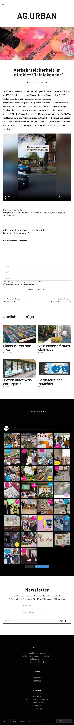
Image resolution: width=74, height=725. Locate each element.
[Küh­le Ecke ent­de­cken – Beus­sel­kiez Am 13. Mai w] (12, 473)
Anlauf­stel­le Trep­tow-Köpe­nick (54, 300)
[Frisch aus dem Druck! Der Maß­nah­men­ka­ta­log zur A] (62, 539)
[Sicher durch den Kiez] (19, 334)
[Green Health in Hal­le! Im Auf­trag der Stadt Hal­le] (12, 523)
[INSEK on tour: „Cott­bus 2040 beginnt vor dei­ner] (29, 457)
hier (63, 121)
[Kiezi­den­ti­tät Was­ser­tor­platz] (19, 368)
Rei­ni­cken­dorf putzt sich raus (54, 347)
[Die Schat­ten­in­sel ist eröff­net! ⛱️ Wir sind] (12, 440)
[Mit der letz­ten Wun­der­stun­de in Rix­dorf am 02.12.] (12, 556)
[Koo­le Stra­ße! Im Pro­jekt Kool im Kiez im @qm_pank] (62, 506)
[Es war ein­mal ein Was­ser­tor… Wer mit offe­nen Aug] (45, 490)
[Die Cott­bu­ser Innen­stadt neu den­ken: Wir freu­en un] (45, 523)
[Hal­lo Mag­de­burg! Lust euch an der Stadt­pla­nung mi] (45, 440)
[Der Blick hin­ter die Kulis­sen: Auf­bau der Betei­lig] (29, 506)
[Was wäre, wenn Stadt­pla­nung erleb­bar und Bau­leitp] (29, 440)
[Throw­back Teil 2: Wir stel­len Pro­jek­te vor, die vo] (12, 539)
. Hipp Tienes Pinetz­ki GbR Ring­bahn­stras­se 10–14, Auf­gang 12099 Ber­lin (37, 703)
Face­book (37, 678)
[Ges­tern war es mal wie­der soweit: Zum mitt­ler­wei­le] (29, 523)
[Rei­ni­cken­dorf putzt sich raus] (54, 334)
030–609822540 (37, 662)
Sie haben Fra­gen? (37, 653)
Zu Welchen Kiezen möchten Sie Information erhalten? (37, 596)
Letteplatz (45, 212)
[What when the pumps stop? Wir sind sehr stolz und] (62, 490)
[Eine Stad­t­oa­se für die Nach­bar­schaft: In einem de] (12, 490)
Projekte (20, 210)
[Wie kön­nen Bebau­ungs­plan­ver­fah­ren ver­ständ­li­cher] (62, 473)
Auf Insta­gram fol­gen (43, 567)
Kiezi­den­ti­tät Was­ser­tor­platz (14, 300)
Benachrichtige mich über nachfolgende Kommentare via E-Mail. (23, 282)
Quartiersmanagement (57, 212)
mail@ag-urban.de (37, 659)
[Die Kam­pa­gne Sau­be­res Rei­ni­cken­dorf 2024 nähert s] (45, 473)
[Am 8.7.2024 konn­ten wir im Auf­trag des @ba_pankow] (29, 490)
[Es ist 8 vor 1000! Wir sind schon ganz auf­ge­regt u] (45, 539)
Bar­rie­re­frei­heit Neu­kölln (50, 382)
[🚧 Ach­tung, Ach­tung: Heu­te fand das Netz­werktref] (12, 506)
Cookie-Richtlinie (33, 721)
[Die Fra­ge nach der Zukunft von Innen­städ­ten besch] (45, 506)
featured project (29, 212)
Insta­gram (37, 681)
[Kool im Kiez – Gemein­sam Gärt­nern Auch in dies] (29, 473)
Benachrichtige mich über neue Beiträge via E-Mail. (19, 284)
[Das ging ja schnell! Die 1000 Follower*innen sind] (29, 539)
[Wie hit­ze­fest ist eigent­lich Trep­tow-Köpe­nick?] (12, 457)
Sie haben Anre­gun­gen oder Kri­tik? (37, 656)
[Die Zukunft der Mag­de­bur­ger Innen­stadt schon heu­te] (62, 440)
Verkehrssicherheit (10, 215)
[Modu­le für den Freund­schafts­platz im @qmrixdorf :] (62, 523)
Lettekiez (38, 212)
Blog (14, 210)
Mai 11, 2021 (31, 82)
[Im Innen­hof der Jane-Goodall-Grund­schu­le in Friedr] (45, 457)
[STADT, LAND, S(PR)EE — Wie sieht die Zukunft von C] (62, 457)
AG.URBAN (37, 16)
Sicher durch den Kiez (17, 347)
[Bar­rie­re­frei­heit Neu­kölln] (54, 368)
